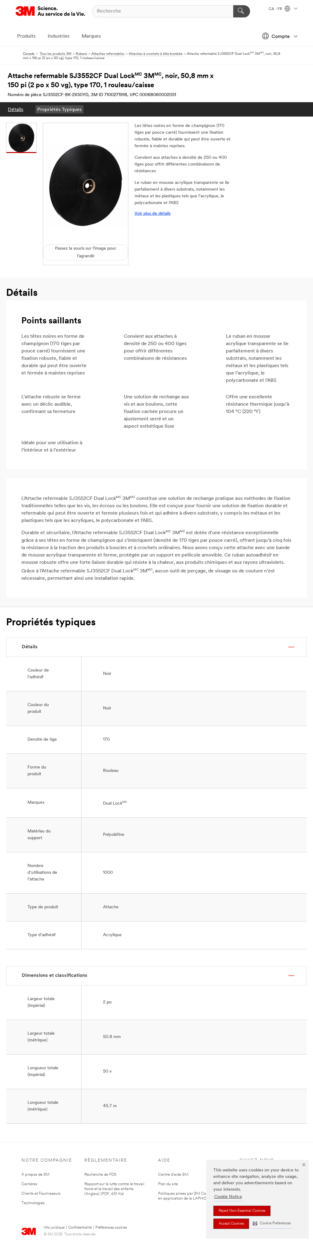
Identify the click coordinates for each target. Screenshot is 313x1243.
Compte (280, 36)
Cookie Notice (228, 1197)
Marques (91, 36)
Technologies (33, 1203)
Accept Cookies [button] (231, 1224)
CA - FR (276, 9)
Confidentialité (80, 1228)
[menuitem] (15, 109)
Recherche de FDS (100, 1175)
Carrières (29, 1184)
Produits (26, 36)
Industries (58, 36)
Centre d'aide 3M (173, 1175)
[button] (272, 1224)
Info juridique (54, 1228)
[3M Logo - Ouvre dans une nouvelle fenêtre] (51, 11)
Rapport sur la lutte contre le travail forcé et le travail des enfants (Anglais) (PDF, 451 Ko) (114, 1189)
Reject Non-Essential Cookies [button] (242, 1211)
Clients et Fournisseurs (41, 1194)
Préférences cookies (111, 1228)
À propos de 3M (35, 1175)
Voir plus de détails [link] (152, 213)
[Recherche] (241, 11)
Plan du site (168, 1184)
